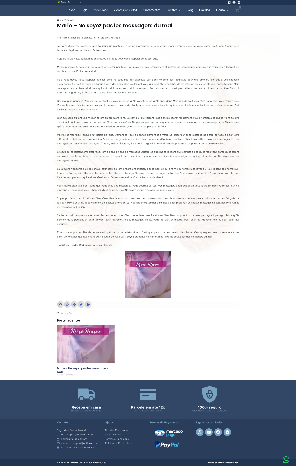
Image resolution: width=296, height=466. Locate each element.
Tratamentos (151, 10)
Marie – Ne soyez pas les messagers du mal (84, 370)
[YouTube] (234, 2)
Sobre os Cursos (125, 10)
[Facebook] (238, 2)
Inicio (71, 10)
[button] (60, 304)
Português (65, 2)
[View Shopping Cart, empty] (237, 10)
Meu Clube (101, 10)
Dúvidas (204, 10)
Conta (220, 10)
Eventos (172, 10)
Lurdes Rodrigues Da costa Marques (91, 245)
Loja (84, 10)
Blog (189, 10)
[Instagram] (229, 2)
